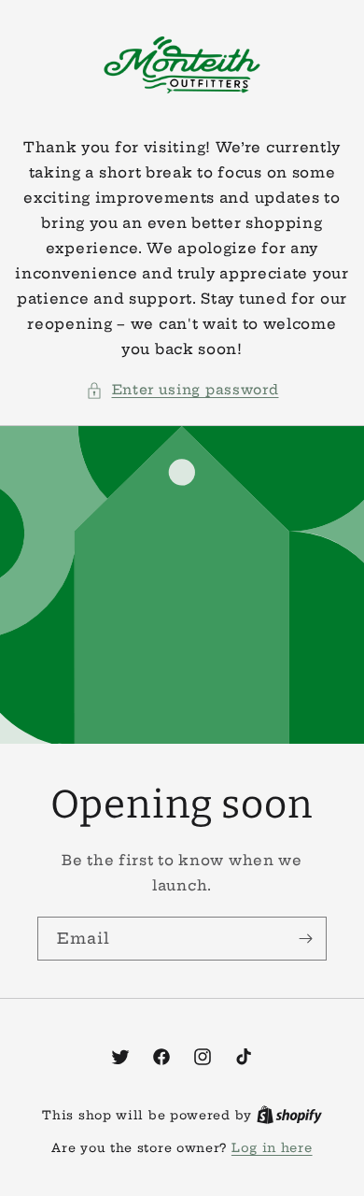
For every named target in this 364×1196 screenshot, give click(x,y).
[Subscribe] (305, 939)
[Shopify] (289, 1114)
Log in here (272, 1147)
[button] (182, 390)
